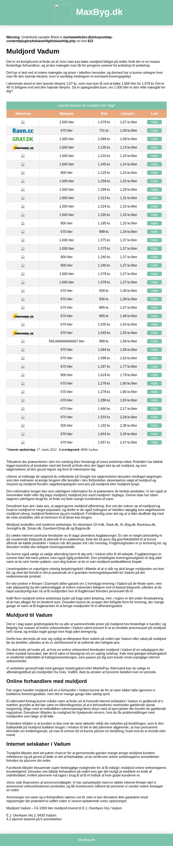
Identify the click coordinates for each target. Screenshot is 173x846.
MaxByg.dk (99, 12)
